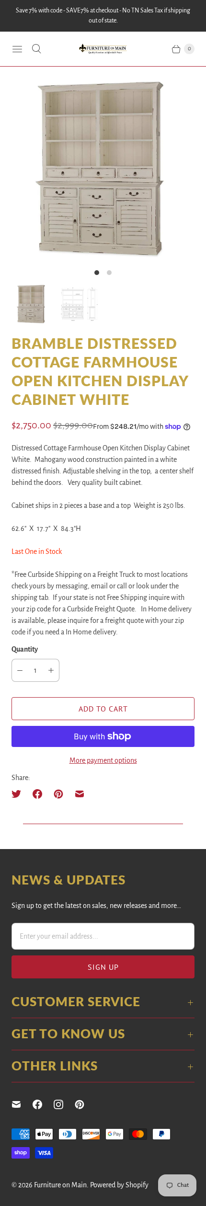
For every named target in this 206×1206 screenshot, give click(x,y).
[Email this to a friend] (79, 793)
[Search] (36, 48)
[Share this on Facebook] (37, 793)
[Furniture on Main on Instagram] (64, 1104)
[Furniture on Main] (103, 49)
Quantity (24, 649)
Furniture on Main (60, 1185)
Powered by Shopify (119, 1185)
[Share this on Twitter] (19, 793)
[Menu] (17, 48)
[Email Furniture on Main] (22, 1104)
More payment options (103, 760)
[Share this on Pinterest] (58, 793)
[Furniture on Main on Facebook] (43, 1104)
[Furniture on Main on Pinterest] (85, 1104)
